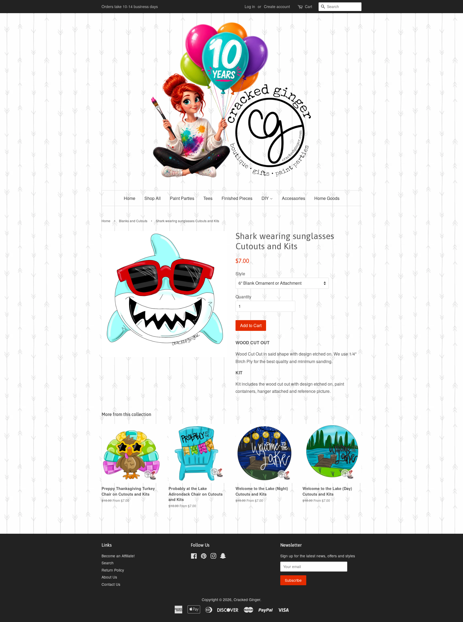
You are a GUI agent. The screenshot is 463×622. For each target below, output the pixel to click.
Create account (277, 6)
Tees (207, 198)
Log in (250, 6)
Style (240, 273)
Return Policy (113, 570)
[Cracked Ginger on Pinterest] (204, 556)
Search (108, 562)
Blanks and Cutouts (133, 220)
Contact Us (111, 584)
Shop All (152, 198)
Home (129, 198)
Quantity (243, 297)
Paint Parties (182, 198)
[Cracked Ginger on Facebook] (194, 556)
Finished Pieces (237, 198)
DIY (266, 198)
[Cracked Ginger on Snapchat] (223, 556)
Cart (308, 6)
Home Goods (326, 198)
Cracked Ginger (247, 599)
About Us (109, 577)
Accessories (293, 198)
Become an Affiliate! (118, 555)
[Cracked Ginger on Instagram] (213, 556)
